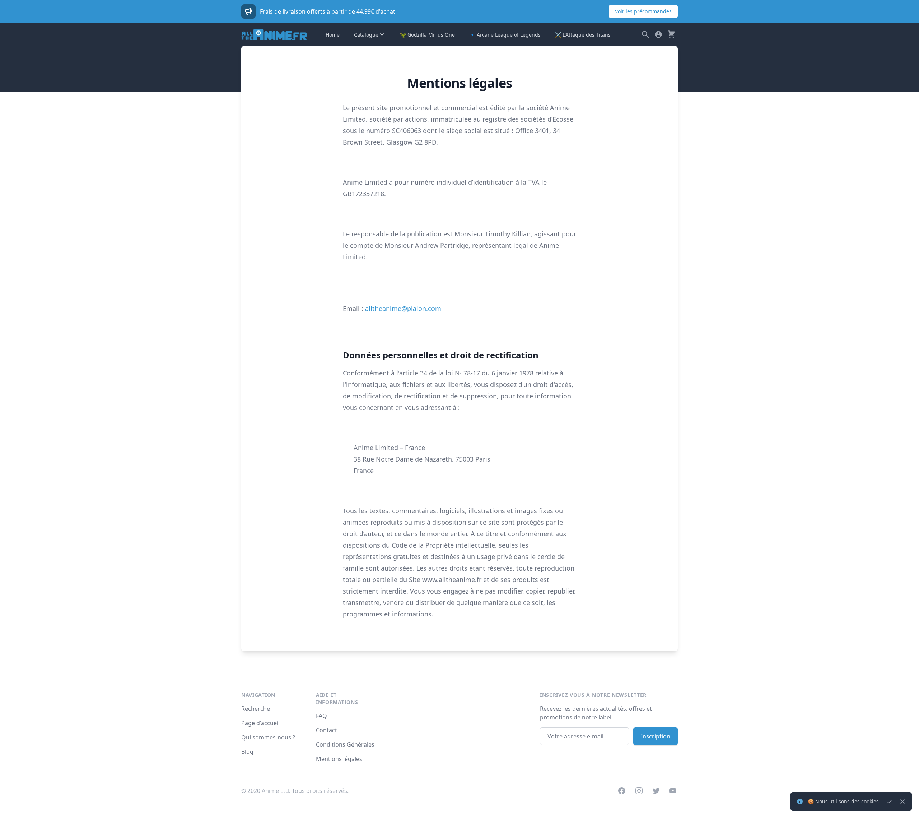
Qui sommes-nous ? (268, 737)
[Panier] (671, 34)
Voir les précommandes (643, 11)
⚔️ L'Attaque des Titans (583, 34)
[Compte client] (658, 34)
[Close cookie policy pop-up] (889, 801)
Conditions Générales (345, 744)
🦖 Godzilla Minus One (427, 34)
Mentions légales (339, 759)
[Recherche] (645, 34)
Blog (247, 752)
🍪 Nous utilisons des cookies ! (845, 801)
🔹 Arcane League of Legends (505, 34)
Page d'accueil (260, 723)
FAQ (321, 716)
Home (333, 34)
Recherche (255, 709)
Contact (326, 730)
